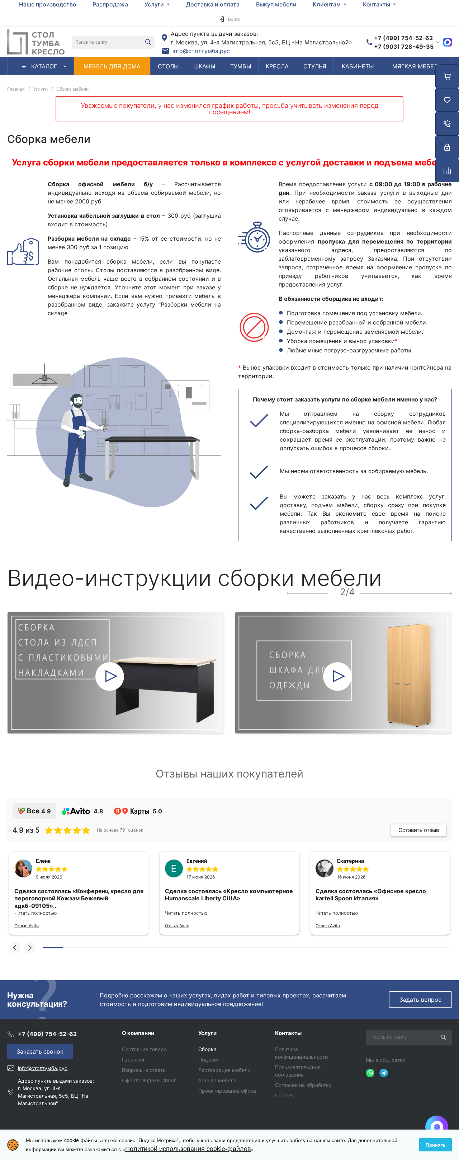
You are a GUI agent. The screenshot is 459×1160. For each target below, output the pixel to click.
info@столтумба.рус (201, 50)
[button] (14, 947)
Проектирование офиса (227, 1091)
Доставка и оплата (213, 4)
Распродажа (110, 4)
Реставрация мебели (224, 1070)
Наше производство (47, 4)
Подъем (208, 1059)
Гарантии (133, 1059)
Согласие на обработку (303, 1085)
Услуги (207, 1033)
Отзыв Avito (26, 925)
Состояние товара (144, 1049)
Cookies (284, 1095)
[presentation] (307, 592)
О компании (138, 1033)
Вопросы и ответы (144, 1070)
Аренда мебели (217, 1080)
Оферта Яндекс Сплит (149, 1080)
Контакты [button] (377, 4)
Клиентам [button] (327, 4)
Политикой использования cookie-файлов (188, 1148)
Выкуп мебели (276, 4)
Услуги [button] (155, 4)
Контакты (288, 1033)
